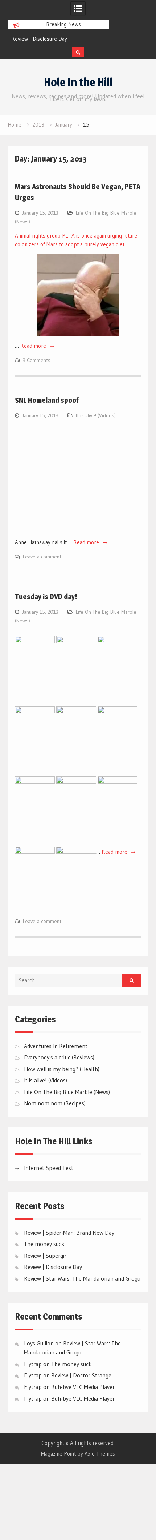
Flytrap (33, 1375)
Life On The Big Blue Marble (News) (67, 1091)
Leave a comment (42, 556)
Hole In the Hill (78, 82)
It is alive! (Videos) (96, 415)
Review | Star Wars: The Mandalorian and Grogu (82, 1278)
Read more (34, 345)
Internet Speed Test (48, 1167)
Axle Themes (100, 1453)
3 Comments (36, 360)
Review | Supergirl (46, 1255)
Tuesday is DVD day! (46, 596)
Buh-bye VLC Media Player (83, 1386)
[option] (58, 39)
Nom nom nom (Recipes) (55, 1103)
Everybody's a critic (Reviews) (59, 1057)
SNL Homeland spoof (47, 400)
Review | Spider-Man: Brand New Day (69, 1232)
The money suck (44, 1243)
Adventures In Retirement (55, 1046)
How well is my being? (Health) (61, 1069)
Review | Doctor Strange (81, 1375)
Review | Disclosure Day (39, 38)
